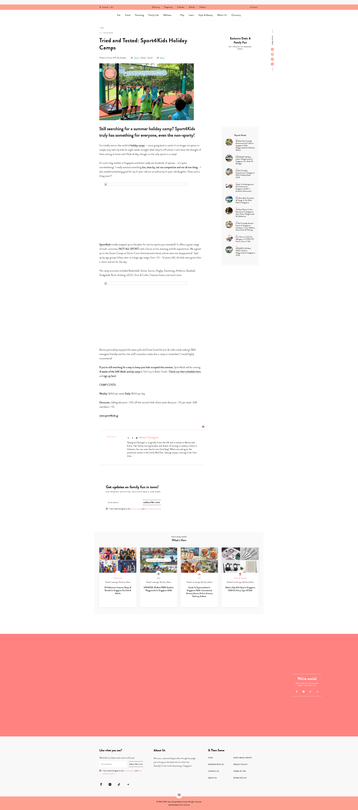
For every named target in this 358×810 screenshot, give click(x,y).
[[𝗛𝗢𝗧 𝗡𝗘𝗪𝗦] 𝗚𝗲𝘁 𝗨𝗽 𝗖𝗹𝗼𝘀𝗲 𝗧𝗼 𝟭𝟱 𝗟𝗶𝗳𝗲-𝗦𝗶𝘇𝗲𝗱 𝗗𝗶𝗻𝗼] (25, 710)
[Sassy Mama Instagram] (272, 54)
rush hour (186, 805)
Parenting (139, 15)
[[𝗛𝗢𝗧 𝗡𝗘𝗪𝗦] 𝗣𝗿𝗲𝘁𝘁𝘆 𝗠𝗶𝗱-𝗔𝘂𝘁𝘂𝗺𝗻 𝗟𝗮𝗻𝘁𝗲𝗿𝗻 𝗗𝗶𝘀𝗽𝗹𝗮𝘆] (76, 659)
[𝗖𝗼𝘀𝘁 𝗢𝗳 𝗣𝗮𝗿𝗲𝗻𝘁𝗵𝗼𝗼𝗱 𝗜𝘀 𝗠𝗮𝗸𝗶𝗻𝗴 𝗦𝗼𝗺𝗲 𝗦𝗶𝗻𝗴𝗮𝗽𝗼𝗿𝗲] (230, 710)
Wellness (167, 15)
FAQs (210, 758)
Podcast (203, 7)
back (102, 28)
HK (112, 5)
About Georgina (148, 437)
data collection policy (153, 508)
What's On (222, 15)
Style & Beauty (205, 15)
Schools (192, 7)
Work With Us (240, 778)
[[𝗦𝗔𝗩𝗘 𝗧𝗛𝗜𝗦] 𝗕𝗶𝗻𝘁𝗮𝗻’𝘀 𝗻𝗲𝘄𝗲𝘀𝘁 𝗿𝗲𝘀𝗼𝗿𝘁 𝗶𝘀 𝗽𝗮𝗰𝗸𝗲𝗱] (153, 685)
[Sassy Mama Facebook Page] (272, 49)
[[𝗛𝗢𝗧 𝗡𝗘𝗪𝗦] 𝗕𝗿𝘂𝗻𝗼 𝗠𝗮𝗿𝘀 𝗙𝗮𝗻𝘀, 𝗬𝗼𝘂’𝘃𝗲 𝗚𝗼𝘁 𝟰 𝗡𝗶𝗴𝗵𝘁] (230, 659)
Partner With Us (216, 764)
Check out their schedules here (185, 371)
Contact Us (213, 771)
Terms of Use (239, 771)
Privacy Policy (240, 764)
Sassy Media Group (242, 758)
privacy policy (136, 508)
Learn (191, 15)
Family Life (153, 15)
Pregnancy (168, 7)
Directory (156, 7)
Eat (118, 15)
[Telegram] (272, 64)
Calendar (180, 7)
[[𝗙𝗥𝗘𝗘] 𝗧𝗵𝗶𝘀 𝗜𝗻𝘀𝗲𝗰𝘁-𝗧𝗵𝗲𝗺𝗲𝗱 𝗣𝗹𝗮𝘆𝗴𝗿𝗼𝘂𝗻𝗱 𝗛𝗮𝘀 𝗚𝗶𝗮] (76, 710)
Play (182, 15)
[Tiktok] (272, 59)
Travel (127, 15)
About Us (212, 778)
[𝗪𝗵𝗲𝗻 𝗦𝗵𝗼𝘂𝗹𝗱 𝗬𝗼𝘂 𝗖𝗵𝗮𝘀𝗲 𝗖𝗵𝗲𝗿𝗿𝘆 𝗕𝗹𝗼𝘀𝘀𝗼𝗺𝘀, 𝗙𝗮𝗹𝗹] (25, 659)
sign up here (109, 376)
